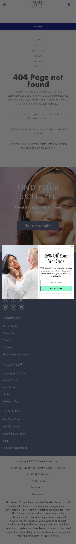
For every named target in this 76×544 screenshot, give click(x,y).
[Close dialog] (72, 247)
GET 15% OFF (56, 288)
